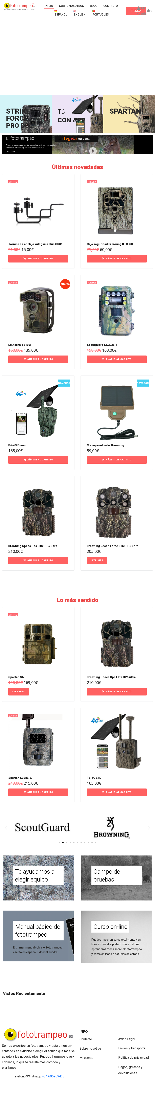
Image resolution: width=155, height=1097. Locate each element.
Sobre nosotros (91, 1048)
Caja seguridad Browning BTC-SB (110, 244)
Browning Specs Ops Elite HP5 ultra (32, 546)
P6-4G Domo (17, 445)
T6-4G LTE (94, 777)
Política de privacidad (133, 1057)
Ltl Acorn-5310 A (19, 344)
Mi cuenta (86, 1058)
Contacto (86, 1039)
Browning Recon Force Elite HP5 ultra (112, 546)
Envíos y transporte (132, 1048)
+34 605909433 (53, 1076)
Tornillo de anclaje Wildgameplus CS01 (35, 244)
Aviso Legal (126, 1039)
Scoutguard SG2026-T (102, 344)
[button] (38, 258)
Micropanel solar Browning (105, 445)
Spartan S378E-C (20, 777)
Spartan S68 (16, 677)
